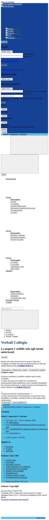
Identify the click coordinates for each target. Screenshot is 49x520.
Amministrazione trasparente (16, 477)
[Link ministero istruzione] (11, 4)
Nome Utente (28, 54)
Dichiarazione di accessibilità (16, 469)
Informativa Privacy (13, 464)
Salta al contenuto (7, 2)
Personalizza (6, 370)
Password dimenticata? (9, 61)
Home (8, 330)
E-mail (25, 91)
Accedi (4, 42)
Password (27, 57)
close (4, 175)
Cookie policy (11, 460)
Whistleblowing (12, 473)
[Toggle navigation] (20, 163)
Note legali (10, 462)
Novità (8, 332)
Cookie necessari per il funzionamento (15, 394)
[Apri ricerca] (29, 144)
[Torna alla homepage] (24, 134)
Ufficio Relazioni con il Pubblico (18, 467)
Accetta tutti (37, 370)
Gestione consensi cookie (15, 475)
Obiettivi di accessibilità (15, 471)
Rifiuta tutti (20, 370)
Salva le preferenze (19, 402)
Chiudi (4, 109)
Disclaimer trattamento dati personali (14, 499)
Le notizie (9, 334)
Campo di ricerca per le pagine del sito (15, 306)
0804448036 (14, 423)
